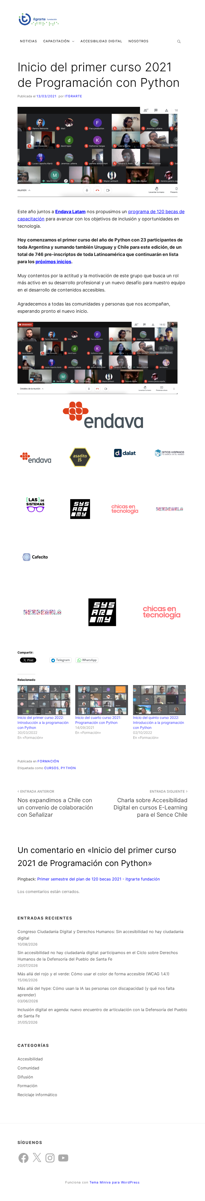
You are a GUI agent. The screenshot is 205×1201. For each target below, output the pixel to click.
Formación (48, 761)
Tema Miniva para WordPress (115, 1182)
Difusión (25, 1076)
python (68, 768)
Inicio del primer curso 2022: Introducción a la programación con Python (43, 722)
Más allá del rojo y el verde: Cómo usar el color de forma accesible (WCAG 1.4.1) (94, 973)
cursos (51, 768)
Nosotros (138, 41)
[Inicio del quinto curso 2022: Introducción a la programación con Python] (159, 700)
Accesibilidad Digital (101, 41)
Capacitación (56, 41)
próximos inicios (53, 261)
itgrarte (73, 96)
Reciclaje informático (37, 1094)
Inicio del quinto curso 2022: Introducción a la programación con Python (158, 722)
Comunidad (28, 1067)
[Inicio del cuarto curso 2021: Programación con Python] (101, 700)
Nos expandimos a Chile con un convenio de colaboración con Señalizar (55, 803)
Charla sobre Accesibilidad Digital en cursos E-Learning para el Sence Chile (151, 803)
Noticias (28, 41)
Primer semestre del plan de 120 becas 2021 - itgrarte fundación (98, 878)
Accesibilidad (30, 1058)
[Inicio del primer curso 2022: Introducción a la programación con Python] (44, 700)
